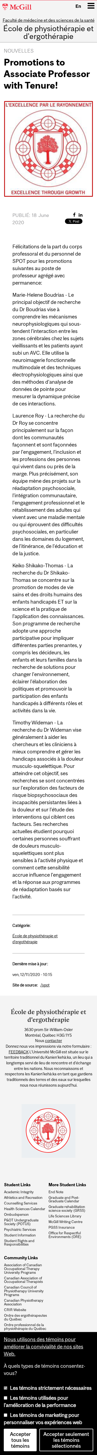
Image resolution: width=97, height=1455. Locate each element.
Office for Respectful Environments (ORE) (64, 1235)
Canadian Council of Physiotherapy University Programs (24, 1291)
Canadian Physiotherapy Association (23, 1302)
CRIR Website (15, 1310)
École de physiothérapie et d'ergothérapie (48, 33)
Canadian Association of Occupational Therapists (23, 1280)
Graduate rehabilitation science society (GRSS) (66, 1209)
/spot (45, 985)
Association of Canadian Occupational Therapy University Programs (23, 1268)
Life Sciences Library (64, 1216)
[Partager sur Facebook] (74, 214)
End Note (55, 1192)
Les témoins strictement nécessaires (51, 1388)
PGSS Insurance (61, 1227)
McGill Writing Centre (65, 1222)
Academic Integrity (19, 1192)
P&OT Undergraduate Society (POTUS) (21, 1222)
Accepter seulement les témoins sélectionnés (66, 1440)
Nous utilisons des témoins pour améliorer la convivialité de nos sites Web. (43, 1346)
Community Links (21, 1258)
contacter (53, 1041)
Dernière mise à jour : (30, 963)
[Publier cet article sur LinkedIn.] (80, 214)
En (78, 6)
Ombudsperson (16, 1215)
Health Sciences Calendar (24, 1209)
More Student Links (67, 1184)
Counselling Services (20, 1203)
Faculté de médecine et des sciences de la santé (49, 20)
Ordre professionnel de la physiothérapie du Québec (25, 1327)
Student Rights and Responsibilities (19, 1243)
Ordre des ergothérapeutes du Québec (25, 1317)
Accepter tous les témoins (20, 1440)
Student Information (20, 1235)
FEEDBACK (19, 1052)
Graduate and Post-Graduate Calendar (63, 1199)
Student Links (17, 1184)
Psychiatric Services (20, 1230)
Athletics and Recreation (23, 1198)
